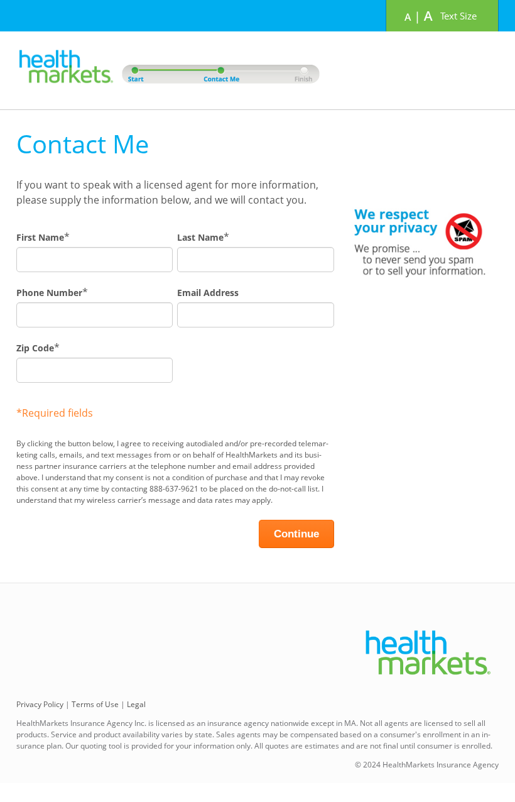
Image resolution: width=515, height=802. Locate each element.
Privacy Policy (39, 704)
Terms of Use (95, 704)
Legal (136, 704)
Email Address (208, 293)
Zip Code (35, 348)
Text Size (458, 15)
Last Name (200, 237)
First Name (40, 237)
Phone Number (49, 293)
